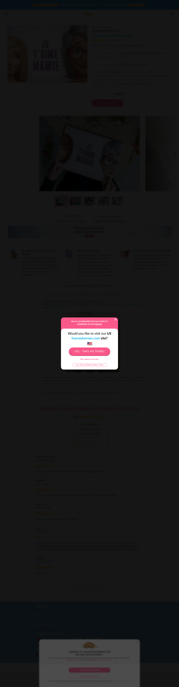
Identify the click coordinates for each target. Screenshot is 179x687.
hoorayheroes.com (86, 338)
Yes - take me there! (89, 351)
